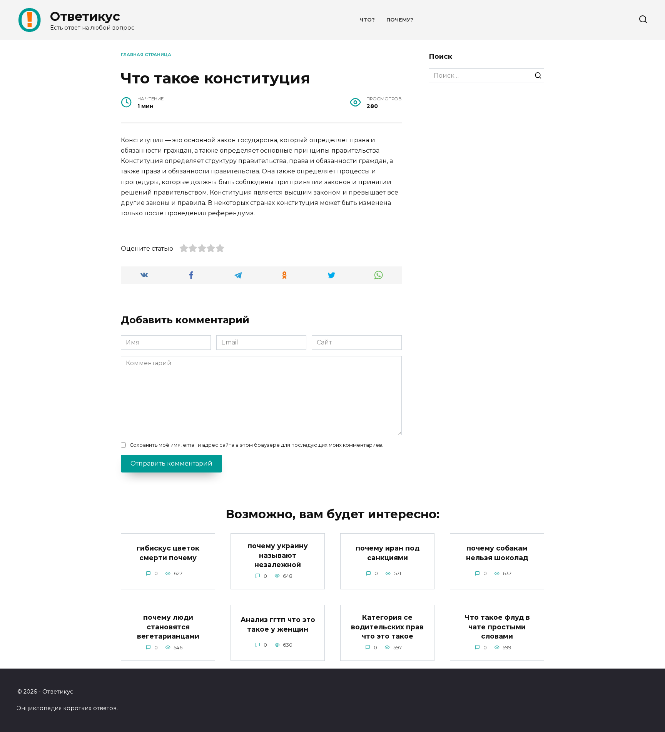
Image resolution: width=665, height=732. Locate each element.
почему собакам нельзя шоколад (497, 553)
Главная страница (146, 54)
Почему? (399, 20)
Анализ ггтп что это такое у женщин (278, 624)
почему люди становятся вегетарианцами (168, 626)
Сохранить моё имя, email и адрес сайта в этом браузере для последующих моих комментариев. (256, 445)
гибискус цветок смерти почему (168, 553)
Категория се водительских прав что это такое (387, 626)
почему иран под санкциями (387, 553)
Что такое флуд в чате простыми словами (497, 626)
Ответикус (85, 16)
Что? (367, 20)
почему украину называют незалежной (277, 555)
